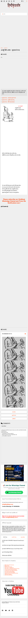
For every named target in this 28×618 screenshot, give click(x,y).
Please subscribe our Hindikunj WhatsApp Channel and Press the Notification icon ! (14, 201)
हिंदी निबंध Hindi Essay (8, 566)
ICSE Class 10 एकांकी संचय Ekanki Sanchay (12, 568)
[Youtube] (1, 1)
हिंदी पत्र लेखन (7, 565)
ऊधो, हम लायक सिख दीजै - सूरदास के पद (11, 393)
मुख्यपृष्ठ (14, 418)
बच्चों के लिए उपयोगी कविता (8, 575)
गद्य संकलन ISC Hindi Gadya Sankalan (11, 570)
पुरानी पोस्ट (14, 415)
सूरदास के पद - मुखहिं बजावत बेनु (8, 99)
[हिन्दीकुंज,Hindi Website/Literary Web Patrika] (14, 8)
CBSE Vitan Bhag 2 (8, 574)
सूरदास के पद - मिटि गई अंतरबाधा (8, 102)
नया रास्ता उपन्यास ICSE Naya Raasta (11, 569)
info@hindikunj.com (7, 504)
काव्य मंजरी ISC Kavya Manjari (9, 571)
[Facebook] (4, 1)
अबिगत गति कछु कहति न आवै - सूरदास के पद (11, 381)
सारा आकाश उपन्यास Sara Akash (10, 572)
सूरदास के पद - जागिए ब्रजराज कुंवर (10, 369)
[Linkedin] (13, 1)
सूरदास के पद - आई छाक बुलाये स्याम (9, 97)
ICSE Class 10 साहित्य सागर (9, 567)
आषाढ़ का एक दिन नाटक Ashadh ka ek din (11, 573)
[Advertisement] (15, 10)
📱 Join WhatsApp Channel (14, 492)
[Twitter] (6, 1)
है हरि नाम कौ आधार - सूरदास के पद (9, 404)
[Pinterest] (9, 1)
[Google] (11, 1)
